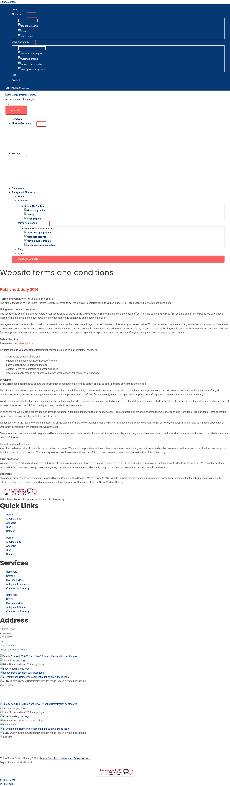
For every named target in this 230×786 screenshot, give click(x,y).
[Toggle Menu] (32, 15)
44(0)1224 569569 (20, 87)
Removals (11, 571)
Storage (10, 575)
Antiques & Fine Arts (17, 584)
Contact (10, 531)
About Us (11, 522)
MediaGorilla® (25, 762)
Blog (8, 526)
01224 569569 (8, 645)
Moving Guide (13, 518)
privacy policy (25, 343)
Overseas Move (15, 580)
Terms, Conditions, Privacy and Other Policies (65, 758)
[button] (118, 259)
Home (9, 514)
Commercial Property (17, 588)
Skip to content (8, 1)
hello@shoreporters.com (13, 649)
